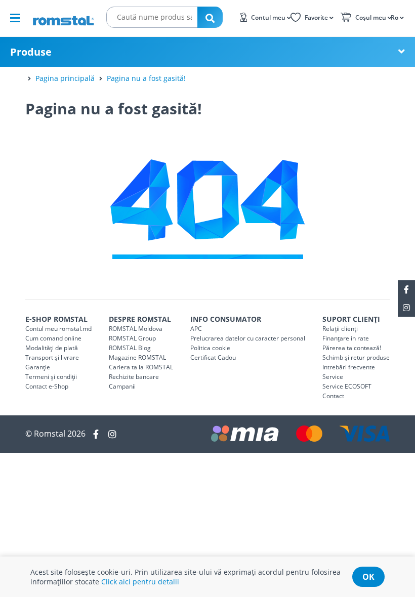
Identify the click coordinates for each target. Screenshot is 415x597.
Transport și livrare (52, 357)
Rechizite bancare (134, 376)
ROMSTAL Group (132, 338)
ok (368, 576)
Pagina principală (65, 78)
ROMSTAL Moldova (135, 328)
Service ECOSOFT (346, 386)
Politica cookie (210, 348)
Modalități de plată (51, 348)
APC (196, 328)
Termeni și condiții (51, 376)
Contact (333, 396)
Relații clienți (340, 328)
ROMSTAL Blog (130, 348)
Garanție (37, 367)
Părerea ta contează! (351, 348)
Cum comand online (53, 338)
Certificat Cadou (213, 357)
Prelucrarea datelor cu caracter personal (247, 338)
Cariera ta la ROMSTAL (141, 367)
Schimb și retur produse (356, 357)
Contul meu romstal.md (58, 328)
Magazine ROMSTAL (137, 357)
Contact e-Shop (46, 386)
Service (332, 376)
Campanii (122, 386)
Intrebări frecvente (348, 367)
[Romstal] (63, 17)
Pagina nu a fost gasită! (146, 78)
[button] (396, 17)
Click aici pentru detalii (140, 581)
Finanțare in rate (345, 338)
